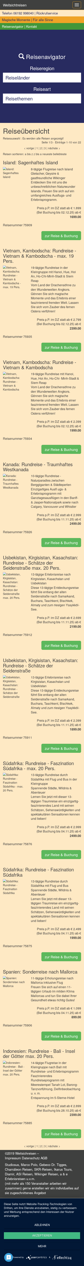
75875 (27, 946)
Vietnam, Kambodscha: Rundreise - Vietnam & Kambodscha (39, 364)
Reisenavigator (12, 26)
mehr (42, 1246)
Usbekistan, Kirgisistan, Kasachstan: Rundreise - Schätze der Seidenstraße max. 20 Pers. (40, 562)
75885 (27, 1123)
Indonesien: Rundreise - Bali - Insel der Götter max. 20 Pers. (39, 1053)
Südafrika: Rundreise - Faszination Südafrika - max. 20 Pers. (38, 766)
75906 (27, 1025)
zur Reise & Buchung (61, 235)
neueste (47, 154)
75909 (27, 225)
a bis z (29, 154)
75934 (27, 438)
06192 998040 (23, 13)
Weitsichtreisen (15, 4)
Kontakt (31, 26)
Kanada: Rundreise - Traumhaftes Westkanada (38, 467)
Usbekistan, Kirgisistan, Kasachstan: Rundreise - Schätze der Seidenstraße (40, 665)
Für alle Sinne (43, 19)
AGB (44, 1158)
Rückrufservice (47, 13)
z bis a (38, 154)
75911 (27, 737)
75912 (27, 634)
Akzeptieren (42, 1235)
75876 (27, 844)
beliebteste (60, 154)
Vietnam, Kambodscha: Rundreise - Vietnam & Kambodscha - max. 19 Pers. (39, 255)
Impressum (13, 1158)
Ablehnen (42, 1225)
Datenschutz (31, 1158)
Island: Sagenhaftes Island (30, 162)
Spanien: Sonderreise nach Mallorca (40, 971)
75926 (27, 532)
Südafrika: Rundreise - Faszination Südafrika (38, 872)
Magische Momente (16, 19)
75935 (27, 336)
